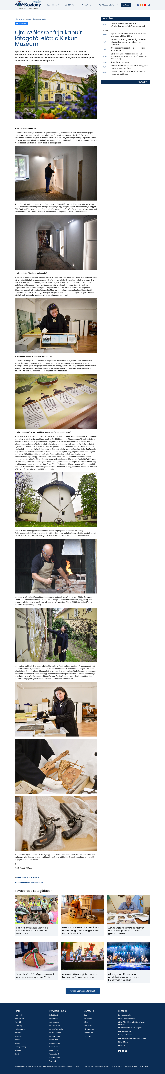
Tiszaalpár (87, 1036)
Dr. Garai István (54, 1025)
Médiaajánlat (144, 1066)
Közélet (17, 1040)
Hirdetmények (20, 1029)
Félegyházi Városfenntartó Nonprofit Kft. (132, 1038)
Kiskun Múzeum (22, 877)
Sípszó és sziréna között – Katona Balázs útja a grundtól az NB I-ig (128, 34)
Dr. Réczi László (54, 1036)
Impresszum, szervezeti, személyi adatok (108, 1066)
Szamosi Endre (54, 1057)
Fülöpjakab (88, 1018)
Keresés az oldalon (124, 1015)
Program (18, 1050)
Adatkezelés (89, 1066)
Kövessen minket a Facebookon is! (29, 883)
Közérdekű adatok (131, 1066)
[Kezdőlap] (28, 4)
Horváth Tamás (54, 1047)
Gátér (86, 1022)
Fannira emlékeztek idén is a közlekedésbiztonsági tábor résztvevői (128, 24)
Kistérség (69, 4)
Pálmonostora (89, 1029)
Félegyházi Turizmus (125, 1035)
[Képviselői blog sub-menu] (117, 5)
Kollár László (53, 1050)
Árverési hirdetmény (120, 62)
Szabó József (54, 1054)
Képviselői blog (106, 4)
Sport (17, 1054)
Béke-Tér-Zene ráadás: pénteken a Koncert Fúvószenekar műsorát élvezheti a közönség (129, 56)
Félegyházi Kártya (124, 1031)
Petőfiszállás (88, 1033)
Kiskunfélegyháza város (126, 1018)
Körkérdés (18, 1036)
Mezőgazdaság (20, 1047)
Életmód (42, 19)
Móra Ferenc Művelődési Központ (130, 1028)
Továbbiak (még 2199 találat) (83, 991)
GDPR (77, 1066)
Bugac (86, 1015)
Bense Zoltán (53, 1018)
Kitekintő (86, 4)
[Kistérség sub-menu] (77, 5)
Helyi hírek (52, 4)
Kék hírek (18, 1033)
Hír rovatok (20, 19)
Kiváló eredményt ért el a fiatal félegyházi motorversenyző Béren (129, 66)
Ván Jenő (52, 1061)
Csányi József (54, 1022)
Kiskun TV (121, 1045)
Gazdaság (18, 1025)
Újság (126, 4)
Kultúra (17, 1043)
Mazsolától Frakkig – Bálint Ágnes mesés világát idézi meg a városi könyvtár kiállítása (128, 42)
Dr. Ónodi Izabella (55, 1033)
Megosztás (22, 23)
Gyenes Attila (54, 1040)
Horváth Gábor (54, 1043)
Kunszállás (87, 1025)
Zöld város (34, 877)
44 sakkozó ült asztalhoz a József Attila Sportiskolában (128, 49)
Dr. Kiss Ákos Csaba (56, 1029)
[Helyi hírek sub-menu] (59, 5)
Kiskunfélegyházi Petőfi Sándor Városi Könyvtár (131, 1023)
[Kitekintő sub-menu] (94, 5)
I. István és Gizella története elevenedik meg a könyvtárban (128, 72)
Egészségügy (19, 1018)
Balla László (53, 1015)
